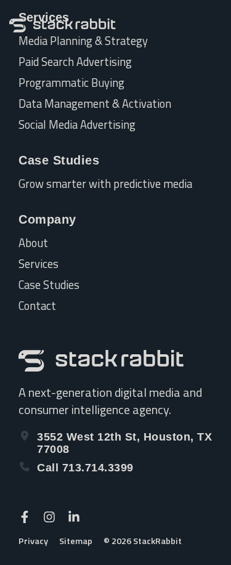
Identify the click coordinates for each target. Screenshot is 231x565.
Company (47, 219)
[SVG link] (62, 25)
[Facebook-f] (24, 517)
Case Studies (58, 160)
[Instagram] (49, 517)
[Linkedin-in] (74, 517)
